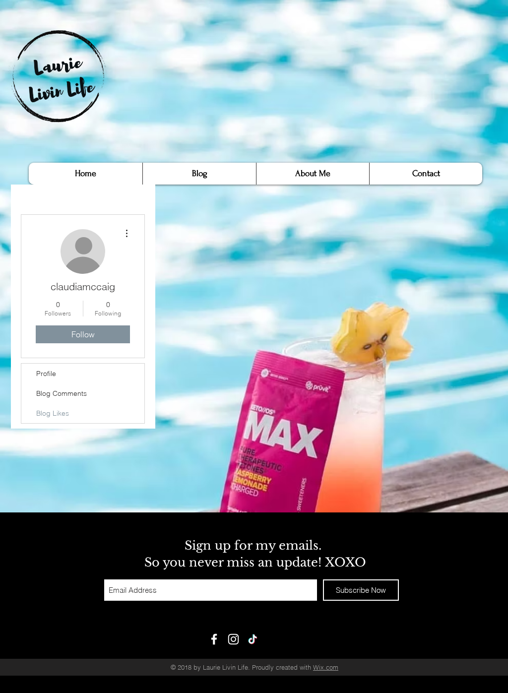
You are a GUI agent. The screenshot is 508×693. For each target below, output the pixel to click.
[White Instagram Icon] (233, 639)
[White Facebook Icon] (214, 639)
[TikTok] (253, 639)
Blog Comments (61, 393)
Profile (46, 373)
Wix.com (325, 667)
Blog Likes (52, 413)
